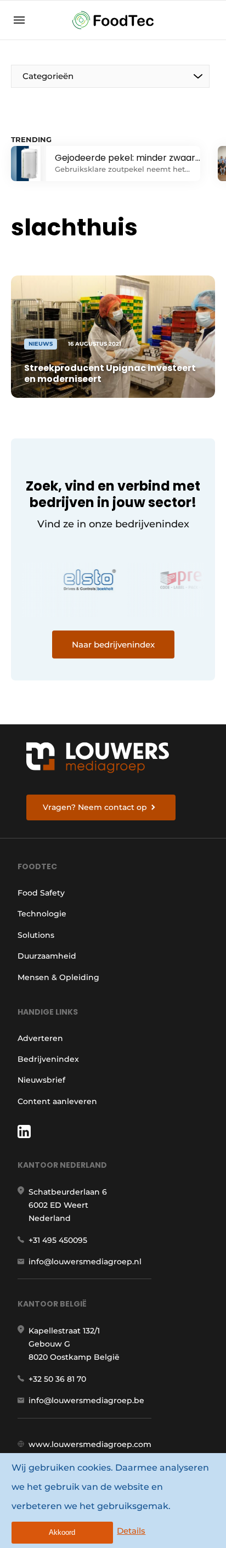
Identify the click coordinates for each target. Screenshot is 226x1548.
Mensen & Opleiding (58, 977)
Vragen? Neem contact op (95, 807)
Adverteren (40, 1038)
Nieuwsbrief (41, 1080)
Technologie (42, 914)
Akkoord (62, 1532)
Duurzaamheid (47, 956)
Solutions (36, 935)
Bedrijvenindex (48, 1059)
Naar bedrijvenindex (113, 644)
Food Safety (41, 893)
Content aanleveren (57, 1101)
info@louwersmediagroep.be (86, 1400)
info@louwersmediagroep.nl (85, 1261)
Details (131, 1531)
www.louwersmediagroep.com (90, 1444)
